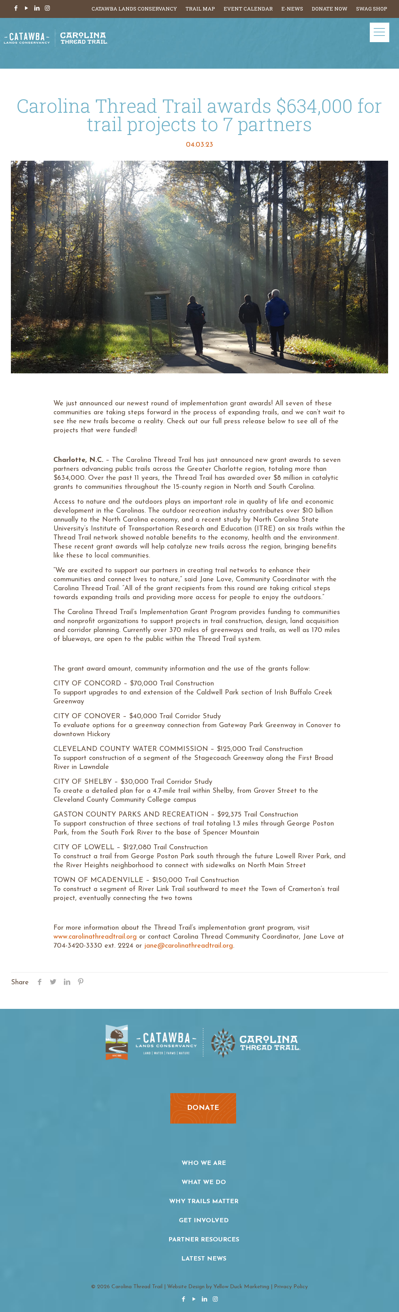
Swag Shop (371, 8)
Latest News (203, 1259)
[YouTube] (26, 9)
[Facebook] (16, 9)
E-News (292, 8)
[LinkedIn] (37, 9)
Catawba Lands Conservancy (134, 8)
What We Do (204, 1182)
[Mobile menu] (379, 32)
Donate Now (330, 8)
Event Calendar (248, 8)
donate (203, 1108)
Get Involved (204, 1221)
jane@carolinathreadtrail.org (188, 946)
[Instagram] (47, 9)
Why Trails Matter (203, 1201)
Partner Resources (203, 1240)
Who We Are (204, 1163)
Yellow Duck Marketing (241, 1287)
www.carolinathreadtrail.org (95, 937)
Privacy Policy (291, 1287)
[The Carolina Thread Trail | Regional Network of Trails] (56, 43)
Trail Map (200, 8)
